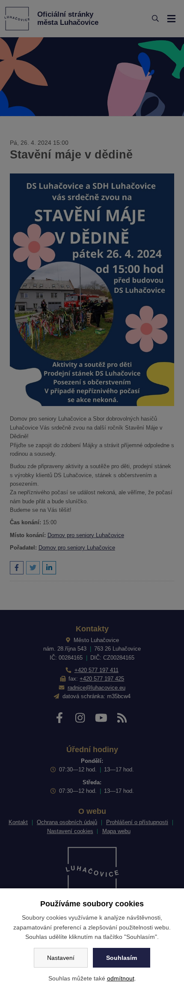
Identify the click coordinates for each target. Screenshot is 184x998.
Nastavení (60, 957)
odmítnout (120, 978)
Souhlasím (121, 957)
